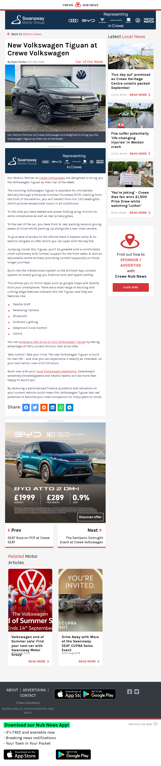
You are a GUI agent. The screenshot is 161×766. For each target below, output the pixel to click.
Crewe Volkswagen (52, 178)
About (12, 690)
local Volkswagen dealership (56, 371)
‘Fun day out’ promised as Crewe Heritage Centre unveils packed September (130, 81)
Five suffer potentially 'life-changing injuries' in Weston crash (130, 140)
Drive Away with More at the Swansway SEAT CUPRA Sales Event (80, 643)
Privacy (21, 702)
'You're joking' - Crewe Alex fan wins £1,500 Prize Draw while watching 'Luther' (130, 199)
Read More (37, 661)
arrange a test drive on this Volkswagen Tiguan (52, 342)
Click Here (130, 287)
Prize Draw (118, 212)
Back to (26, 34)
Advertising (34, 690)
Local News (119, 94)
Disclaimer (33, 702)
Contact (28, 695)
